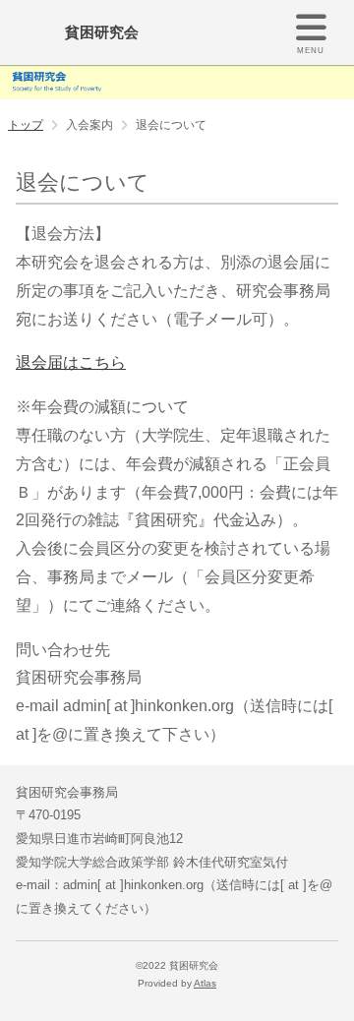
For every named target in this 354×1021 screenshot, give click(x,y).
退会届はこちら (71, 362)
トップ (25, 125)
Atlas (205, 983)
